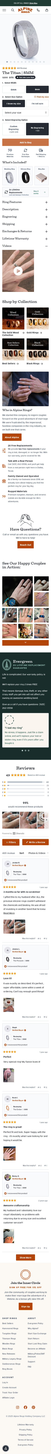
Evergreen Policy (35, 1323)
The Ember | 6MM (20, 1109)
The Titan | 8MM (19, 874)
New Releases (8, 1353)
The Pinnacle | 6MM (21, 960)
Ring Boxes (7, 1368)
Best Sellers (8, 363)
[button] (46, 10)
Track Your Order (10, 1392)
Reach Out (25, 544)
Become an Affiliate (36, 1348)
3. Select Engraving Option (14, 119)
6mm (13, 89)
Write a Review (38, 842)
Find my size (43, 96)
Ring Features (12, 202)
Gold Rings (33, 332)
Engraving (9, 217)
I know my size (14, 103)
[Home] (25, 10)
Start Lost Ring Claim (37, 1343)
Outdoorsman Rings (11, 1363)
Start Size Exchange (37, 1333)
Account (8, 1377)
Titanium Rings (9, 1338)
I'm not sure (37, 103)
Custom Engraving (14, 129)
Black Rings (33, 363)
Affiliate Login (8, 1397)
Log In (5, 1382)
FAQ (29, 1366)
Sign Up (25, 1306)
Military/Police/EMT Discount (36, 1355)
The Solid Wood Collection (10, 333)
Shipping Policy (25, 1434)
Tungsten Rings (9, 1333)
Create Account (9, 1387)
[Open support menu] (38, 10)
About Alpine (12, 437)
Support (31, 1361)
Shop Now (33, 3)
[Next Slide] (46, 820)
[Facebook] (25, 1407)
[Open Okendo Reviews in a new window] (13, 833)
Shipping (8, 224)
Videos (6, 246)
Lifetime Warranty (15, 239)
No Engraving (37, 129)
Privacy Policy (25, 1429)
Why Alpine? (33, 1328)
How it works (36, 192)
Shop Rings (9, 1318)
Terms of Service (25, 1439)
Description (10, 209)
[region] (25, 820)
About (32, 1318)
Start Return (33, 1338)
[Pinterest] (33, 1407)
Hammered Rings (10, 1328)
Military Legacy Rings (11, 1358)
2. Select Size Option (12, 96)
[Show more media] (25, 643)
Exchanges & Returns (17, 231)
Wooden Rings (8, 1343)
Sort (22, 852)
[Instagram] (17, 1407)
